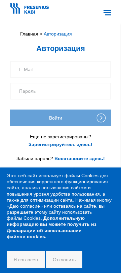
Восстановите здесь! (79, 158)
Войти (55, 118)
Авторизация (58, 34)
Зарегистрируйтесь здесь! (60, 144)
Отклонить (64, 259)
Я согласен (25, 259)
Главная (29, 34)
